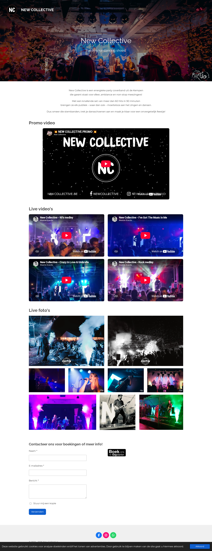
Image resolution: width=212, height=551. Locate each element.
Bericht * (34, 480)
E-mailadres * (36, 465)
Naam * (33, 451)
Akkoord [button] (200, 546)
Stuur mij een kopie (44, 503)
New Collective (37, 10)
